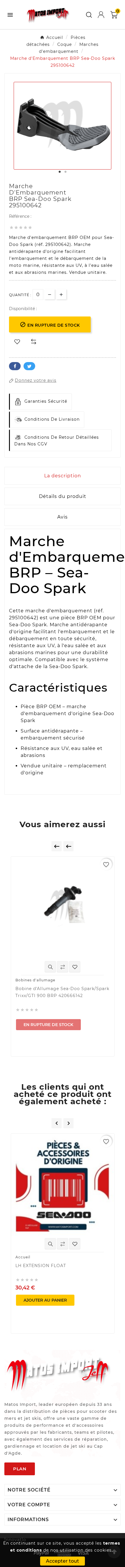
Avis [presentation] (62, 517)
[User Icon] (101, 14)
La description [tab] (62, 475)
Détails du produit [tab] (62, 496)
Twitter (29, 366)
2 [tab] (65, 172)
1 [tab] (60, 172)
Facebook (15, 366)
